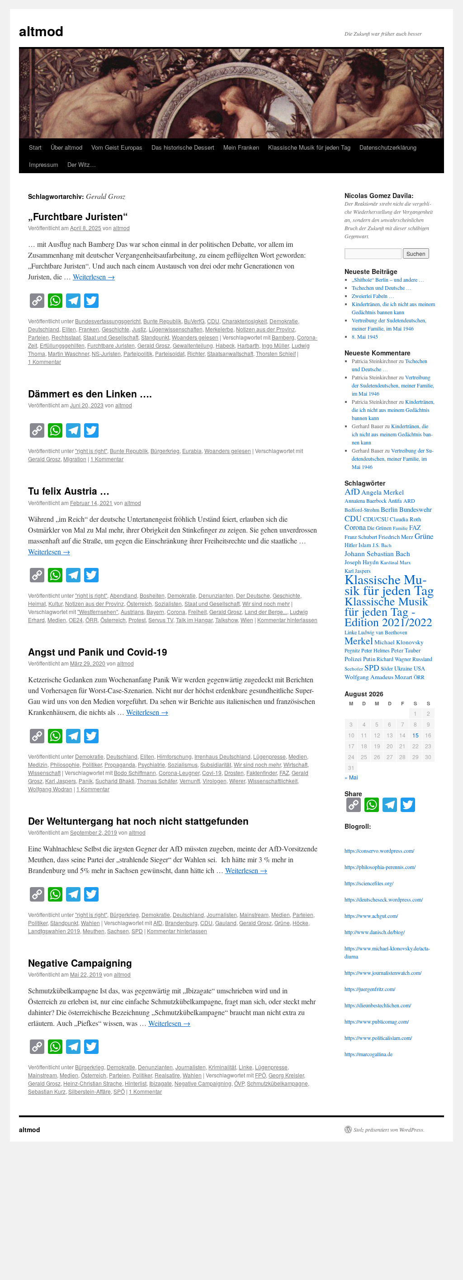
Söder (387, 668)
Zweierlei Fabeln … (373, 295)
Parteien (38, 337)
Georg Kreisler (286, 1075)
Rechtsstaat (66, 337)
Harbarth (248, 345)
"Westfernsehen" (97, 611)
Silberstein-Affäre (89, 1091)
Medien (56, 619)
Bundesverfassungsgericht (108, 321)
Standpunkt (155, 337)
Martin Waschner (68, 353)
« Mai (351, 777)
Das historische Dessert (182, 147)
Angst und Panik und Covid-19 (97, 651)
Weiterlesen (94, 276)
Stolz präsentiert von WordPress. (389, 1129)
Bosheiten (152, 595)
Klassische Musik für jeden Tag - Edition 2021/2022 (388, 611)
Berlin (389, 509)
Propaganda (119, 764)
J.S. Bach (382, 545)
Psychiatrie (151, 764)
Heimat (37, 603)
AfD (157, 922)
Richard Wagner (394, 659)
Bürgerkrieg (165, 450)
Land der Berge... (266, 611)
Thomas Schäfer (157, 780)
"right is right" (91, 450)
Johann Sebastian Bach (377, 553)
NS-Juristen (106, 353)
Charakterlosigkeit (244, 321)
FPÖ (260, 1075)
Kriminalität (222, 1067)
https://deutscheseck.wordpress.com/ (384, 899)
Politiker (92, 764)
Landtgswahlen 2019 (54, 931)
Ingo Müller (275, 345)
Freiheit (197, 611)
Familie (400, 528)
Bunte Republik (162, 321)
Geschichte (115, 329)
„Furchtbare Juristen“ (78, 216)
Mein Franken (241, 147)
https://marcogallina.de (368, 1054)
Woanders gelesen (195, 337)
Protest (137, 619)
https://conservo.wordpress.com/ (379, 850)
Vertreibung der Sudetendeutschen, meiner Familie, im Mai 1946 (393, 385)
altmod (41, 30)
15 (415, 735)
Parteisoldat (169, 353)
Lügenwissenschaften (176, 329)
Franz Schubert (361, 536)
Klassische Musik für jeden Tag (309, 147)
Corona (176, 611)
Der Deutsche (253, 595)
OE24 (76, 619)
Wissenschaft (44, 772)
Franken (89, 329)
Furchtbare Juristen (111, 345)
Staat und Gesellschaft (110, 337)
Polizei (353, 659)
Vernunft (190, 780)
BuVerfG (194, 321)
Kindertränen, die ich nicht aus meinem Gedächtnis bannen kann (393, 409)
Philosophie (65, 764)
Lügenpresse (269, 756)
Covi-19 (212, 772)
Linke (245, 1067)
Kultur (55, 603)
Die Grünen (379, 527)
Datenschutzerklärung (387, 147)
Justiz (139, 329)
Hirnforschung (174, 756)
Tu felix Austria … (68, 490)
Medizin (37, 764)
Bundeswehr (415, 509)
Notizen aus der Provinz (265, 329)
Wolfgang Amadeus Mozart (378, 677)
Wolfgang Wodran (50, 789)
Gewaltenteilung (193, 345)
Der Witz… (81, 164)
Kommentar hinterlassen (287, 619)
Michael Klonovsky (399, 642)
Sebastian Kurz (47, 1091)
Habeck (225, 345)
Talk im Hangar (194, 619)
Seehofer (354, 668)
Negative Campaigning (81, 962)
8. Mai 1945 (365, 336)
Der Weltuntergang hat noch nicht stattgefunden (138, 820)
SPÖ (119, 1091)
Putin (369, 659)
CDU (213, 321)
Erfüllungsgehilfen (62, 345)
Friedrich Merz (395, 537)
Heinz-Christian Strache (92, 1083)
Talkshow (226, 619)
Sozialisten (168, 603)
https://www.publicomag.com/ (377, 1021)
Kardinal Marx (395, 562)
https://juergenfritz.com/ (370, 988)
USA (419, 668)
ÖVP (239, 1083)
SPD (137, 931)
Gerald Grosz (153, 345)
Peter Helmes (375, 650)
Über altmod (66, 147)
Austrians (132, 611)
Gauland (225, 922)
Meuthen (93, 931)
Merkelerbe (219, 329)
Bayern (155, 611)
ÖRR (91, 619)
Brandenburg (181, 922)
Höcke (300, 922)
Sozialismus (183, 764)
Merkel (359, 640)
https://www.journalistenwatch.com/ (383, 972)
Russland (422, 658)
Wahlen (90, 922)
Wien (247, 619)
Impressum (43, 164)
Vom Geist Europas (116, 147)
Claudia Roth (405, 519)
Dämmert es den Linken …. (90, 393)
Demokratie (283, 321)
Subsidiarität (215, 764)
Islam (365, 545)
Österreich (139, 603)
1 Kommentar (44, 361)
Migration (74, 459)
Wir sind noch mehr (266, 603)
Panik (86, 780)
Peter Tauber (405, 650)
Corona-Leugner (179, 772)
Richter (195, 353)
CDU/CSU (375, 519)
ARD (409, 500)
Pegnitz (352, 650)
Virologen (215, 780)
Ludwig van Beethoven (382, 632)
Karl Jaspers (60, 780)
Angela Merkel (382, 491)
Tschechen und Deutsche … (381, 287)
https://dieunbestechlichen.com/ (378, 1005)
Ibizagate (160, 1083)
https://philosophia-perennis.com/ (380, 866)
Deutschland (43, 329)
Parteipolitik (137, 353)
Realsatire (167, 1075)
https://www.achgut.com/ (371, 915)
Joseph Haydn (362, 562)
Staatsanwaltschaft (230, 353)
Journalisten (222, 914)
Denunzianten (215, 595)
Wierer (237, 780)
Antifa (395, 501)
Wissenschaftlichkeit (273, 780)
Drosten (234, 772)
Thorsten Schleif (276, 353)
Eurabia (192, 450)
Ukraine (403, 668)
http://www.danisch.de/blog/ (375, 931)
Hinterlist (135, 1083)
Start (35, 147)
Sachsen (118, 931)
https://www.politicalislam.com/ (378, 1037)
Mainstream (254, 914)
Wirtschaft (295, 764)
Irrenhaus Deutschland (222, 756)
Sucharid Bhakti (114, 780)
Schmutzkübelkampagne (277, 1083)
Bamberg (283, 337)
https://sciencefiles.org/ (369, 883)
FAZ (284, 772)
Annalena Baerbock (366, 500)
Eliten (69, 329)
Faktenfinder (261, 772)
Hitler (351, 545)
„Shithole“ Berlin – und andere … (388, 279)
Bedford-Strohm (362, 509)
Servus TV (160, 619)
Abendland (123, 595)
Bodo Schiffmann (135, 772)
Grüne (282, 922)
